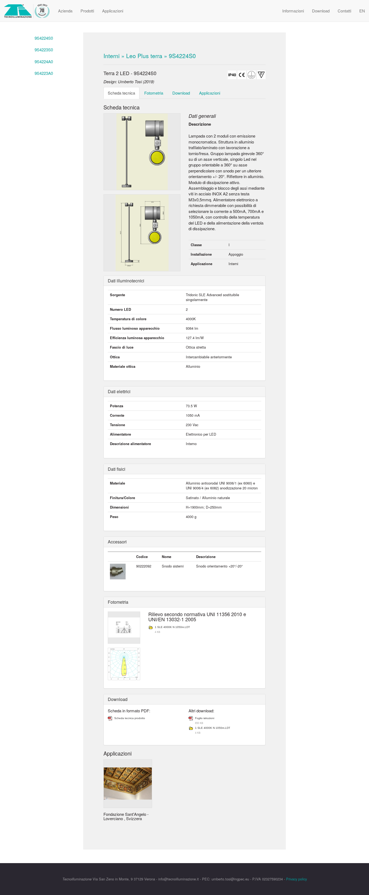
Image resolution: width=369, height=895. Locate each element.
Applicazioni (112, 11)
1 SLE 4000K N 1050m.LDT (172, 628)
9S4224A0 (44, 61)
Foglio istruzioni (204, 719)
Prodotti (87, 11)
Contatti (344, 11)
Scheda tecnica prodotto (129, 718)
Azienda (65, 11)
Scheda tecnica (121, 93)
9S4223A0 (44, 73)
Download (321, 11)
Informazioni (293, 11)
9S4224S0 (44, 38)
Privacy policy (296, 878)
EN (362, 11)
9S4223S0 (44, 49)
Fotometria (153, 93)
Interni (111, 56)
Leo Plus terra (144, 56)
